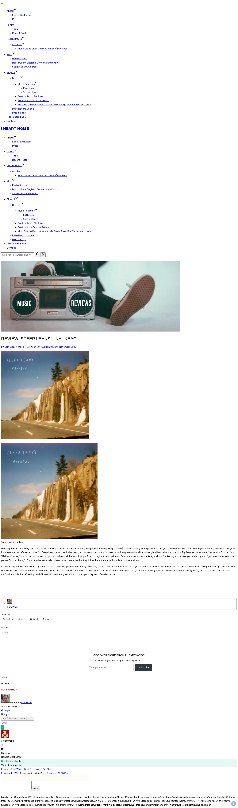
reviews (5, 683)
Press (15, 19)
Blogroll (11, 72)
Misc (9, 54)
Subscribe (143, 667)
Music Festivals (26, 84)
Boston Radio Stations (30, 96)
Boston (16, 78)
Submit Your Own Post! (25, 66)
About (10, 11)
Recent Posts (19, 33)
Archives (17, 44)
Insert (36, 788)
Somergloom (30, 92)
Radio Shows (19, 58)
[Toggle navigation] (2, 3)
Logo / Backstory (21, 15)
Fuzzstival (28, 88)
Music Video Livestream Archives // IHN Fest (42, 48)
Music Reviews (25, 346)
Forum (10, 25)
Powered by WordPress (14, 773)
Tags (15, 29)
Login (6, 710)
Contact (11, 121)
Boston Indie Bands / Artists (33, 100)
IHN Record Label (16, 117)
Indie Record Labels (23, 108)
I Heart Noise (15, 128)
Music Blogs (19, 112)
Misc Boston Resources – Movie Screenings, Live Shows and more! (54, 104)
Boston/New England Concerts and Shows (36, 62)
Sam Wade (10, 346)
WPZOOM (63, 773)
